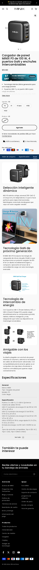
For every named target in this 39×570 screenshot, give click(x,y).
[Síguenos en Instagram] (13, 552)
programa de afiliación (26, 497)
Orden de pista (27, 502)
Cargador (5, 537)
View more (6, 96)
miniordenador (7, 530)
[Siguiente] (36, 3)
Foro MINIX (25, 486)
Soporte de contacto (29, 492)
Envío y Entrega (7, 511)
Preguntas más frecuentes (7, 490)
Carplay (5, 540)
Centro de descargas (29, 489)
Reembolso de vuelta (9, 507)
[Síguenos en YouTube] (18, 552)
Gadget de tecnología (6, 545)
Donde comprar (27, 505)
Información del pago (8, 515)
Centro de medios (8, 533)
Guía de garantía (28, 508)
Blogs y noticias (7, 495)
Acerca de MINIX (8, 486)
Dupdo (32, 76)
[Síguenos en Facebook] (3, 552)
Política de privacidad (6, 499)
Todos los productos (9, 526)
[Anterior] (2, 3)
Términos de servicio (9, 504)
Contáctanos (7, 136)
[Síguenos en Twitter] (8, 552)
